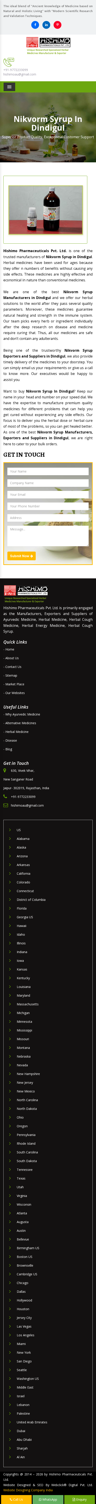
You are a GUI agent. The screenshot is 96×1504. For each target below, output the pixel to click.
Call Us (17, 1499)
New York (24, 1352)
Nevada (22, 1065)
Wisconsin (24, 1204)
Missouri (23, 1039)
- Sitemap (10, 675)
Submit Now (20, 556)
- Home (8, 649)
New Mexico (26, 1091)
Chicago (22, 1283)
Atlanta (22, 1213)
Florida (22, 908)
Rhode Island (26, 1143)
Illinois (21, 943)
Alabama (23, 839)
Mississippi (24, 1030)
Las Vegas (24, 1326)
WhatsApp (49, 1499)
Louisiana (24, 987)
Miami (21, 1344)
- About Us (11, 658)
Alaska (21, 847)
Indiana (22, 952)
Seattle (22, 1370)
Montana (23, 1048)
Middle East (25, 1387)
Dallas (21, 1291)
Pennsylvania (26, 1135)
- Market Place (13, 684)
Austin (21, 1230)
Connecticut (25, 891)
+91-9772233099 (15, 70)
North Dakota (27, 1109)
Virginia (22, 1196)
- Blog (7, 749)
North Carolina (27, 1100)
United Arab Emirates (32, 1422)
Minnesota (24, 1021)
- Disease (10, 740)
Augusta (23, 1222)
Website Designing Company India (28, 1490)
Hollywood (24, 1300)
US (19, 830)
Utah (20, 1187)
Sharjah (22, 1448)
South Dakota (27, 1161)
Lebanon (23, 1405)
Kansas (22, 969)
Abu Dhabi (24, 1439)
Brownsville (25, 1265)
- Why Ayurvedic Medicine (21, 714)
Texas (21, 1178)
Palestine (23, 1413)
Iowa (20, 960)
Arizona (22, 856)
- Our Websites (14, 693)
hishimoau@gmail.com (19, 74)
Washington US (28, 1378)
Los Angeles (25, 1335)
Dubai (21, 1431)
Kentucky (23, 978)
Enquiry (81, 1499)
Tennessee (25, 1169)
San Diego (24, 1361)
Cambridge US (27, 1274)
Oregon (22, 1126)
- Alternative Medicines (19, 723)
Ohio (20, 1117)
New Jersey (25, 1082)
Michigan (23, 1013)
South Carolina (27, 1152)
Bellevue (23, 1239)
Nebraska (24, 1056)
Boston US (24, 1257)
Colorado (23, 882)
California (23, 873)
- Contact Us (12, 667)
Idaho (21, 934)
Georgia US (25, 917)
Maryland (23, 995)
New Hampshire (28, 1074)
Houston (23, 1309)
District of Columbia (31, 899)
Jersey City (24, 1318)
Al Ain (21, 1457)
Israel (21, 1396)
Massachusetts (28, 1004)
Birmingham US (28, 1248)
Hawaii (21, 926)
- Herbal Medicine (16, 732)
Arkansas (23, 865)
